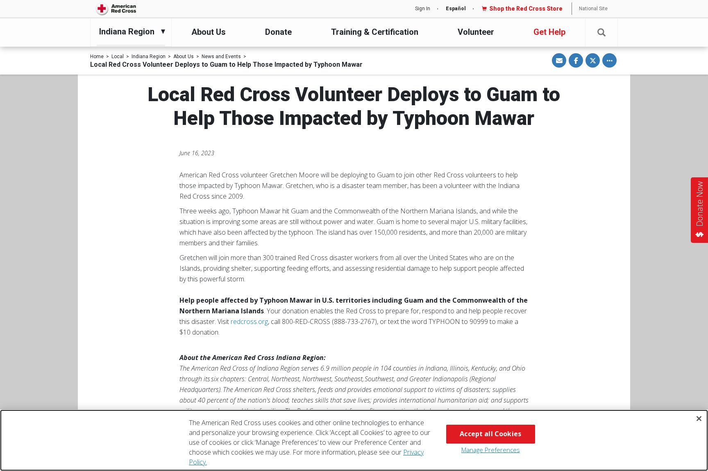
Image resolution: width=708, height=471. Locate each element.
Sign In (422, 9)
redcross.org (249, 321)
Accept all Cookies (490, 433)
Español (456, 9)
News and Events (221, 56)
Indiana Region (149, 56)
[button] (601, 32)
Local (117, 56)
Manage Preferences (490, 450)
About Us (208, 32)
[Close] (699, 419)
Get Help (549, 32)
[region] (354, 440)
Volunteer (476, 32)
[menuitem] (129, 31)
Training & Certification (374, 32)
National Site (593, 9)
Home (97, 56)
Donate (278, 32)
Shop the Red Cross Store (526, 9)
